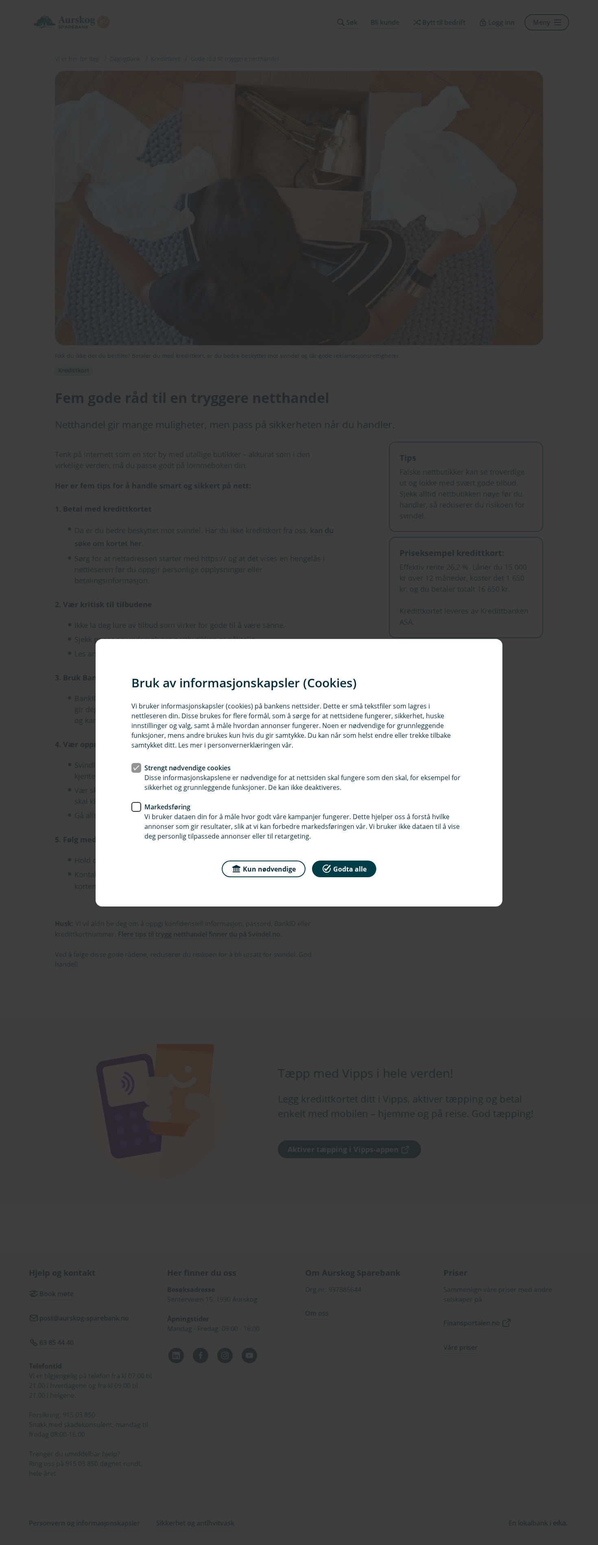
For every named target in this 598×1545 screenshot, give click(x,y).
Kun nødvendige (269, 868)
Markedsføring (167, 806)
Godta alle (350, 868)
